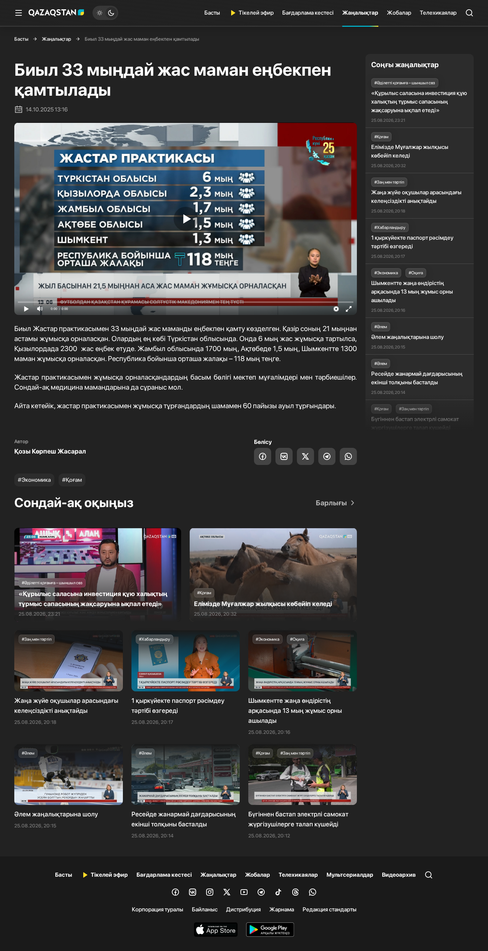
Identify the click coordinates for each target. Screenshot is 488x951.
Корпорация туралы (157, 909)
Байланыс (205, 909)
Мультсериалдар (350, 874)
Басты (212, 12)
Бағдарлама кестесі (308, 12)
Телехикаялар (438, 12)
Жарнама (281, 909)
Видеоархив (399, 874)
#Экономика (34, 479)
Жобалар (399, 12)
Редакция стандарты (330, 909)
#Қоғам (72, 479)
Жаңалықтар (360, 12)
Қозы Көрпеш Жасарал (50, 451)
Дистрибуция (243, 909)
